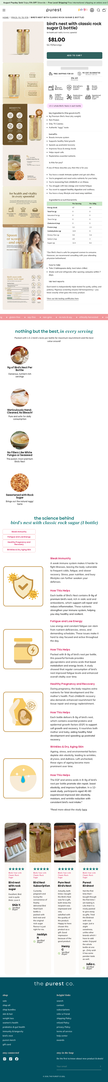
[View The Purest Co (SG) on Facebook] (17, 1059)
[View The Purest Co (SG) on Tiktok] (11, 1059)
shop (5, 995)
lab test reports (56, 281)
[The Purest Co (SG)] (54, 10)
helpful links (63, 995)
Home (6, 17)
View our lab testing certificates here (63, 298)
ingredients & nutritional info (63, 200)
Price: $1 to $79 (19, 17)
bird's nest (8, 1035)
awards (60, 1040)
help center (62, 1035)
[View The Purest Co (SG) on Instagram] (5, 1059)
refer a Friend (63, 1014)
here (84, 809)
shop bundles (9, 1009)
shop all (6, 1005)
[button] (74, 63)
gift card (7, 1044)
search (60, 1001)
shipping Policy (64, 1018)
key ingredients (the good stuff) (64, 113)
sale (5, 1001)
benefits (53, 134)
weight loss (8, 1018)
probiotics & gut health (14, 1027)
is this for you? (56, 162)
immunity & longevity (13, 1031)
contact (60, 1005)
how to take (54, 265)
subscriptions (63, 1009)
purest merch (9, 1040)
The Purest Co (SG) (57, 1076)
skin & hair (8, 1014)
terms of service (64, 1031)
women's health (10, 1022)
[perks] (83, 9)
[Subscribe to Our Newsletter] (97, 1066)
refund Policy (63, 1022)
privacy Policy (63, 1027)
